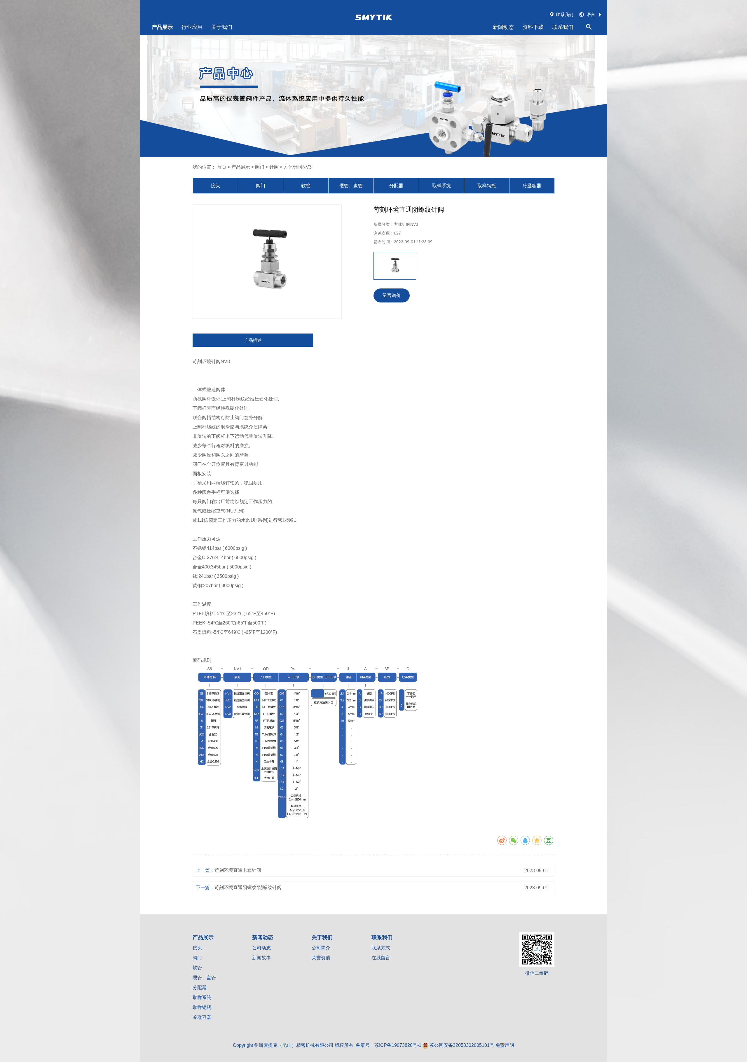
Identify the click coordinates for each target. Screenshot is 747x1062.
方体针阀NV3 (298, 167)
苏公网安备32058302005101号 (461, 1045)
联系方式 (380, 947)
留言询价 (391, 295)
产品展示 (162, 26)
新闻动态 (503, 26)
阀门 (259, 167)
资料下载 (533, 26)
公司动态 (261, 947)
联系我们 (562, 26)
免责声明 (504, 1045)
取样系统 (441, 185)
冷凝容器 (532, 185)
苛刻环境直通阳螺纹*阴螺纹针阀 (248, 887)
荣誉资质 (321, 957)
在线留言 (380, 957)
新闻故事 (261, 957)
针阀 (274, 167)
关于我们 (221, 26)
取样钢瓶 (486, 185)
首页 (221, 167)
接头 (215, 185)
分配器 (396, 185)
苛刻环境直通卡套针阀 (237, 870)
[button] (377, 266)
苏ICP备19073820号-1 (397, 1045)
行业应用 (192, 26)
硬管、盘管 (351, 185)
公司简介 (321, 947)
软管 (305, 185)
